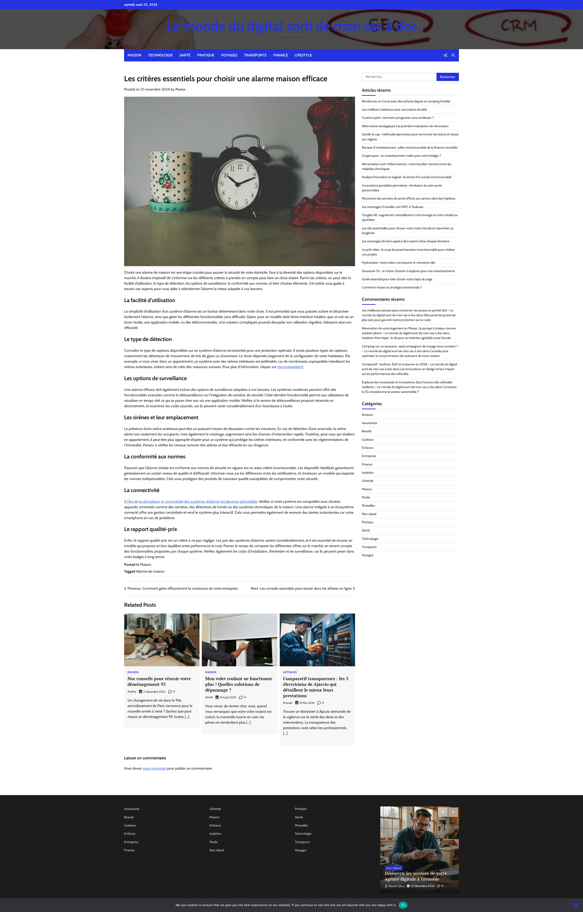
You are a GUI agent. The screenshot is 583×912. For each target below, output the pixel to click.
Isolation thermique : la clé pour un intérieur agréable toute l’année (406, 338)
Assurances (369, 423)
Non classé (369, 514)
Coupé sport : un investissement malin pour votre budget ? (401, 156)
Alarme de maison (150, 571)
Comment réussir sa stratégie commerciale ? (392, 287)
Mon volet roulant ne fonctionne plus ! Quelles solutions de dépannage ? (238, 684)
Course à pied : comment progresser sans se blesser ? (398, 118)
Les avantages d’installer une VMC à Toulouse (392, 207)
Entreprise (369, 456)
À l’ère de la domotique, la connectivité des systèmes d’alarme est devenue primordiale (190, 501)
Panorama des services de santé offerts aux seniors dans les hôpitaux (408, 198)
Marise (180, 89)
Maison (134, 55)
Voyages (229, 55)
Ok (403, 905)
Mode (366, 497)
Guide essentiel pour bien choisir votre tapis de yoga (397, 279)
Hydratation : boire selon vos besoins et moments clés (398, 262)
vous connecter (154, 768)
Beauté (366, 431)
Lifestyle (303, 55)
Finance (280, 55)
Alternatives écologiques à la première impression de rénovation (405, 126)
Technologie (160, 55)
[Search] (453, 55)
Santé (184, 55)
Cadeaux (368, 439)
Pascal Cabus (396, 886)
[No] (576, 905)
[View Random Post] (445, 55)
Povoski (287, 703)
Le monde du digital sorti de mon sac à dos (291, 26)
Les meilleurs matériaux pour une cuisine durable (394, 109)
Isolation (368, 472)
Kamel (209, 697)
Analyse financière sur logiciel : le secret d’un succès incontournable (407, 177)
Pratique (205, 55)
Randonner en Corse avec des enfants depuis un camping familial (406, 101)
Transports (255, 55)
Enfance (367, 448)
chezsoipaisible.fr (290, 367)
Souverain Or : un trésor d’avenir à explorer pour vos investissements (408, 271)
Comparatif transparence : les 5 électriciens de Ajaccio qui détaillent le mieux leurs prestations (315, 687)
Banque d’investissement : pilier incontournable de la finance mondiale (410, 147)
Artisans (290, 672)
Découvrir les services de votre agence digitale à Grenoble (416, 876)
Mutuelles (368, 505)
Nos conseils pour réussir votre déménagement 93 (159, 681)
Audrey (132, 691)
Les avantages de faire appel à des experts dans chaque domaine (405, 241)
